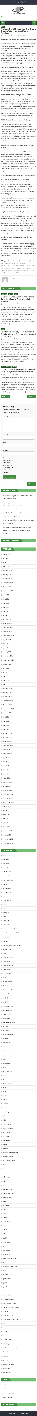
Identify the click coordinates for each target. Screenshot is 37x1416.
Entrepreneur (7, 1051)
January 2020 (7, 835)
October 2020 (7, 798)
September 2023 (8, 660)
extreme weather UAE (11, 263)
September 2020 (8, 802)
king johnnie (7, 1132)
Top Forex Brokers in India (11, 1307)
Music (4, 1165)
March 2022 (6, 729)
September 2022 (8, 709)
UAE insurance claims (25, 268)
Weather (5, 1356)
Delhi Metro (6, 1018)
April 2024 (6, 648)
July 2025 (6, 595)
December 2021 (8, 741)
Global (5, 1087)
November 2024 (8, 627)
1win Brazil (6, 864)
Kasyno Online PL (8, 1128)
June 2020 (6, 815)
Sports (5, 1283)
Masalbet (6, 1148)
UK (3, 1336)
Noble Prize (6, 1177)
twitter (5, 1323)
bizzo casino (7, 937)
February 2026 (7, 571)
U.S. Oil (5, 1332)
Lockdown (6, 1136)
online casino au (8, 1193)
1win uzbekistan (8, 880)
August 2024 (7, 640)
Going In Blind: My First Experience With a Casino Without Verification (18, 497)
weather (5, 1360)
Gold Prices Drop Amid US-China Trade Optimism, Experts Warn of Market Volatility (17, 299)
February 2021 (7, 782)
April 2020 (6, 823)
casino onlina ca (8, 961)
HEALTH (5, 1100)
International (7, 1124)
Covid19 (5, 1002)
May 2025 (6, 603)
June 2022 (6, 717)
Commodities (7, 982)
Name (5, 435)
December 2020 (8, 790)
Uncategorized (7, 1340)
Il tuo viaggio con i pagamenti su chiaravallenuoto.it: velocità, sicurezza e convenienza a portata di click (16, 506)
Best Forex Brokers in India (11, 933)
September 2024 (8, 636)
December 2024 (8, 623)
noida (4, 1181)
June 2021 (6, 766)
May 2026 (6, 566)
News (2, 27)
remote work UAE (6, 266)
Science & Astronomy (10, 1266)
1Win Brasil (6, 860)
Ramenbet (6, 1242)
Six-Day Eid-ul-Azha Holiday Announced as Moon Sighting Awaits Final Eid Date (18, 370)
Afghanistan (7, 892)
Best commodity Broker (10, 929)
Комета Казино (7, 1372)
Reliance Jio (6, 1254)
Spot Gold (6, 1287)
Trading (5, 1311)
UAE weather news (22, 273)
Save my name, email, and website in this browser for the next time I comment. (8, 466)
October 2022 (7, 705)
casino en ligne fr (8, 957)
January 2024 (7, 652)
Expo (4, 1059)
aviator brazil (7, 908)
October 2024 (7, 632)
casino (5, 953)
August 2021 (6, 758)
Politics (5, 1226)
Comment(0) (24, 36)
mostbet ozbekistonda (10, 1153)
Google (5, 1096)
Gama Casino (7, 1083)
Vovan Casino (7, 1352)
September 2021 (8, 754)
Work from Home (8, 1364)
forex (4, 1067)
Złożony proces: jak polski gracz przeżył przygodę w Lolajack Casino (19, 521)
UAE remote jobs (26, 270)
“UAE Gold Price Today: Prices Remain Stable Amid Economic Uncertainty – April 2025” (32, 397)
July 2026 (6, 558)
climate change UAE (14, 261)
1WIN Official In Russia (10, 872)
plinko (4, 1214)
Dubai (15, 36)
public (5, 1234)
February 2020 (7, 831)
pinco (4, 1210)
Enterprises (6, 1043)
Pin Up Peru (6, 1205)
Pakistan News (7, 1197)
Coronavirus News (8, 994)
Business (4, 294)
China (5, 978)
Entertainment (7, 1047)
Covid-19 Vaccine (8, 998)
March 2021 (6, 778)
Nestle (5, 1169)
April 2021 (6, 774)
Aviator (5, 904)
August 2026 (7, 554)
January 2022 (7, 737)
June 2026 (6, 562)
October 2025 (7, 587)
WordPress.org (7, 1397)
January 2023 (7, 693)
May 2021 (6, 770)
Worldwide (10, 1404)
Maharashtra (7, 1140)
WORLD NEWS (7, 1368)
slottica (5, 1275)
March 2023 (6, 684)
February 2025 (7, 615)
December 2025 (8, 579)
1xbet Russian (7, 888)
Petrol (4, 1201)
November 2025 (8, 583)
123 (4, 856)
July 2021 (5, 762)
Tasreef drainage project (20, 266)
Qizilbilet (5, 1238)
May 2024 (6, 644)
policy (5, 1218)
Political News (7, 1222)
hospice (5, 1104)
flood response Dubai (25, 263)
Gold (4, 1092)
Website (5, 450)
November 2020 (8, 794)
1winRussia (6, 884)
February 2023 (7, 689)
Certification (7, 974)
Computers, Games (9, 990)
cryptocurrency (8, 1006)
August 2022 (7, 713)
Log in (4, 1385)
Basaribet (6, 921)
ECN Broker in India (9, 1022)
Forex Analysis (7, 1071)
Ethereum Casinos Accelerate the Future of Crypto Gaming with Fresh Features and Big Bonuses (17, 530)
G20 (4, 1079)
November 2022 (8, 701)
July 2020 (6, 811)
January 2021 (7, 786)
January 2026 (7, 575)
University (6, 1344)
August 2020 (7, 806)
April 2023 (6, 680)
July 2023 (6, 668)
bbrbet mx (6, 925)
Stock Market (7, 1291)
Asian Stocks (7, 900)
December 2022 (8, 697)
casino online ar (8, 965)
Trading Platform (8, 1315)
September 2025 (8, 591)
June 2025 (6, 599)
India (4, 1120)
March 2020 (6, 827)
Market (11, 294)
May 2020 (6, 819)
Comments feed (8, 1393)
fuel (4, 1075)
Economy (6, 1026)
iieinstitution (7, 1108)
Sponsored (6, 1279)
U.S (4, 1327)
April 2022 (6, 725)
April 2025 (6, 607)
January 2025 (7, 619)
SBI (3, 1262)
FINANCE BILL (6, 1063)
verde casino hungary (10, 1348)
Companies (6, 986)
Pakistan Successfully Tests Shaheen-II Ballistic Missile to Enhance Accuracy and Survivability (18, 334)
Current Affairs (7, 1010)
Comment (7, 416)
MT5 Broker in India (9, 1161)
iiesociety (6, 1112)
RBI (3, 1246)
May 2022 (6, 721)
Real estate (6, 1250)
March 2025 (6, 611)
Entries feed (7, 1389)
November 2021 (8, 745)
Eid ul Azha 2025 (6, 366)
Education (6, 1031)
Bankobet (6, 913)
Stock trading (7, 1295)
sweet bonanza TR (9, 1299)
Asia (4, 896)
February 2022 (7, 733)
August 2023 (7, 664)
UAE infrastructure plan (11, 268)
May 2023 (6, 676)
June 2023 (6, 672)
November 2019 (8, 843)
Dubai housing (25, 261)
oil (3, 1185)
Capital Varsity (7, 949)
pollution (5, 1230)
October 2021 (7, 750)
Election (5, 1039)
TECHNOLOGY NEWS (9, 1303)
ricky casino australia (10, 1258)
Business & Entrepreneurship (12, 945)
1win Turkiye (6, 876)
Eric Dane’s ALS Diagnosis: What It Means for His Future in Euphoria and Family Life (6, 397)
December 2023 (8, 656)
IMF (4, 1116)
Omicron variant (8, 1189)
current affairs (7, 1014)
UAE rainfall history (15, 270)
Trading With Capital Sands (12, 1319)
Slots (4, 1271)
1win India (6, 868)
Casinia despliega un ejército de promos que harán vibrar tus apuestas (17, 514)
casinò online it (8, 969)
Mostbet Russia (8, 1157)
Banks (4, 917)
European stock (8, 1055)
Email (5, 443)
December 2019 (8, 839)
